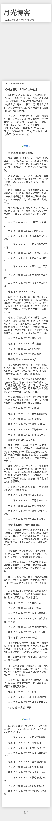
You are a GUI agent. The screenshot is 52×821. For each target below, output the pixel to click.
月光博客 (16, 12)
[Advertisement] (26, 49)
